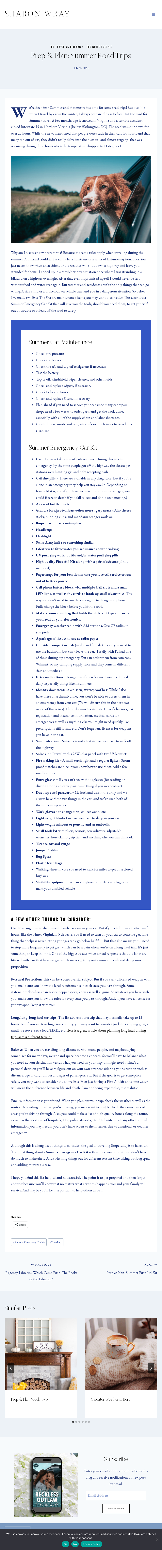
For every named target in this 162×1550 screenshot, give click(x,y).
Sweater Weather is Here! (111, 1400)
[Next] (151, 1368)
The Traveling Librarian (66, 46)
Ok (65, 1544)
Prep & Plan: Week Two (29, 1400)
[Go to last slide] (11, 1368)
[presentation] (41, 1354)
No (75, 1544)
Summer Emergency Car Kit (29, 1242)
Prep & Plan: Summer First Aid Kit (131, 1269)
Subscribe (115, 1508)
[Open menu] (153, 14)
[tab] (73, 1422)
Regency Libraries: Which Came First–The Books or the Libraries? (41, 1272)
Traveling (55, 1242)
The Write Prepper (100, 46)
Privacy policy (91, 1544)
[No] (157, 1539)
